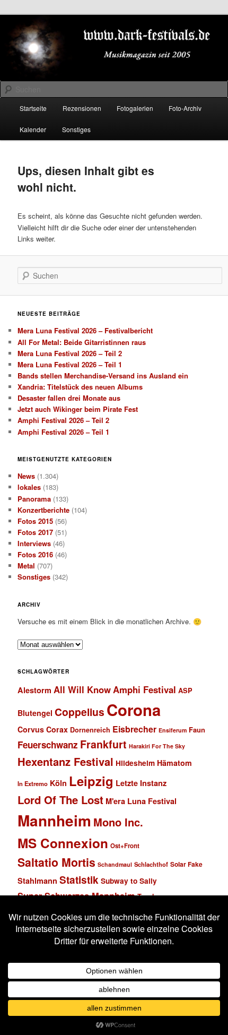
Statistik (79, 880)
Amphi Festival (144, 689)
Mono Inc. (118, 822)
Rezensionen (82, 108)
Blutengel (34, 713)
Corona (134, 709)
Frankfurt (103, 744)
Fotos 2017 (35, 532)
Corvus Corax (42, 729)
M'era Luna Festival (141, 801)
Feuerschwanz (47, 744)
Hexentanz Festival (65, 761)
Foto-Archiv (185, 108)
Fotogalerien (135, 108)
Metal (26, 565)
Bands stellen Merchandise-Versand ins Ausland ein (102, 375)
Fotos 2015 (35, 521)
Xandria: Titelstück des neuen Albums (80, 387)
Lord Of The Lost (60, 799)
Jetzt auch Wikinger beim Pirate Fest (77, 409)
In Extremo (32, 783)
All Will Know (82, 689)
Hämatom (174, 762)
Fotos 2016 (35, 554)
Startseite (33, 108)
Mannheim (54, 820)
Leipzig (91, 781)
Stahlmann (37, 880)
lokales (29, 487)
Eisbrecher (134, 729)
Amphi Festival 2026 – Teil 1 (63, 432)
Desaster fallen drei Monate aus (68, 398)
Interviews (34, 543)
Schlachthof (151, 864)
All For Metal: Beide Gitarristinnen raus (81, 342)
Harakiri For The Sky (157, 746)
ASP (185, 690)
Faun (197, 729)
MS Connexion (62, 843)
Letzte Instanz (141, 783)
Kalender (33, 129)
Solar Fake (186, 864)
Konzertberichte (43, 510)
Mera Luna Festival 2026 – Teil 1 (69, 364)
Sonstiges (76, 129)
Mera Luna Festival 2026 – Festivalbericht (85, 330)
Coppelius (79, 711)
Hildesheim (135, 763)
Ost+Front (124, 845)
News (26, 476)
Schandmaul (115, 864)
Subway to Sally (129, 881)
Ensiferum (173, 730)
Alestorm (34, 690)
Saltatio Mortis (56, 862)
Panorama (34, 499)
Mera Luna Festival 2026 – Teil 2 (69, 353)
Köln (58, 783)
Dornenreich (90, 730)
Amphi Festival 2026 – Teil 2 (63, 420)
